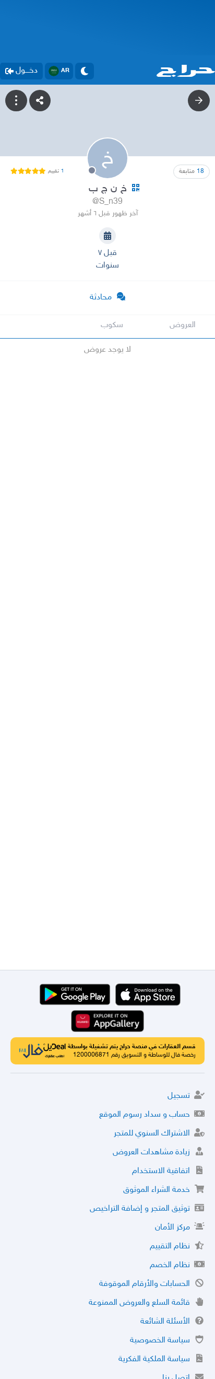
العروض (183, 325)
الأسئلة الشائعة (165, 1322)
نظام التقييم (170, 1246)
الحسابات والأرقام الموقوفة (144, 1284)
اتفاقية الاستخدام (161, 1171)
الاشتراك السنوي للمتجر (152, 1134)
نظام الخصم (170, 1265)
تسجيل (179, 1096)
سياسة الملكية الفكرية (154, 1359)
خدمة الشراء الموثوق (156, 1190)
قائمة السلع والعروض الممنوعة (139, 1303)
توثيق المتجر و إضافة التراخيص (140, 1209)
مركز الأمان (172, 1228)
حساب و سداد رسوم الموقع (144, 1115)
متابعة (191, 171)
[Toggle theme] (84, 71)
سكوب (112, 325)
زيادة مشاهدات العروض (151, 1152)
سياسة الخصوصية (160, 1341)
